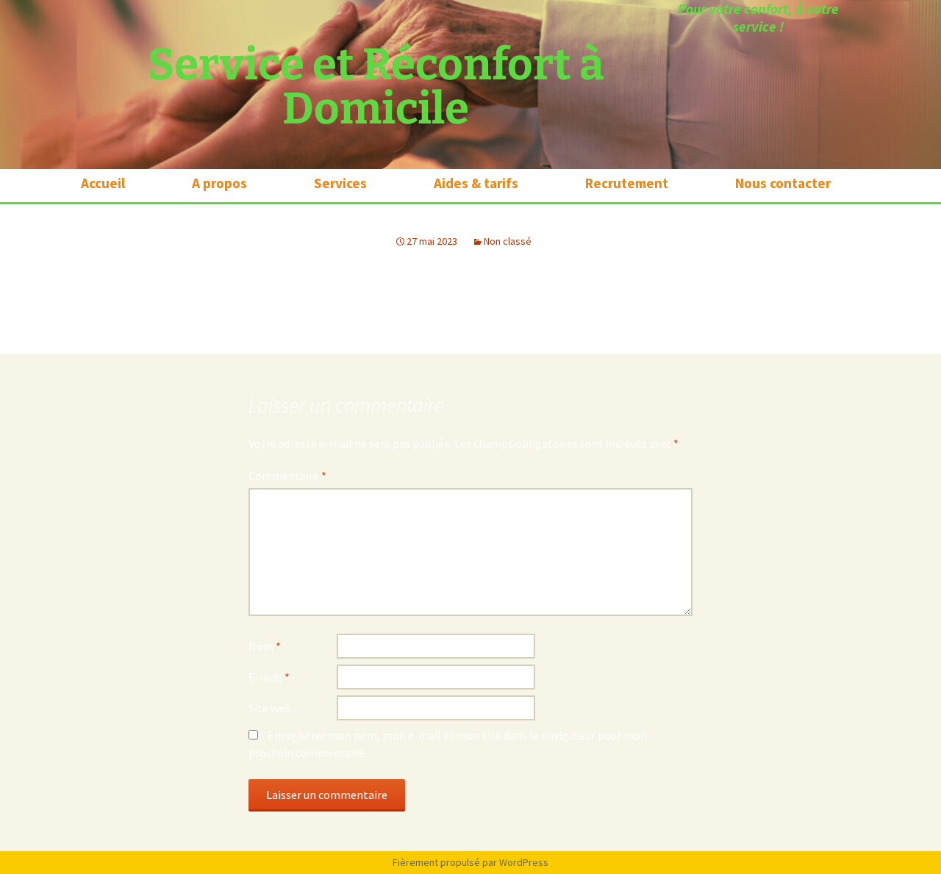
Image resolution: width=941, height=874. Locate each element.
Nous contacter (783, 184)
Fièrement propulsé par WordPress (470, 862)
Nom (264, 646)
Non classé (508, 241)
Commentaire (287, 475)
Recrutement (626, 184)
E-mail (269, 677)
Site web (269, 708)
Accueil (103, 184)
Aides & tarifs (476, 184)
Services (340, 184)
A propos (219, 184)
